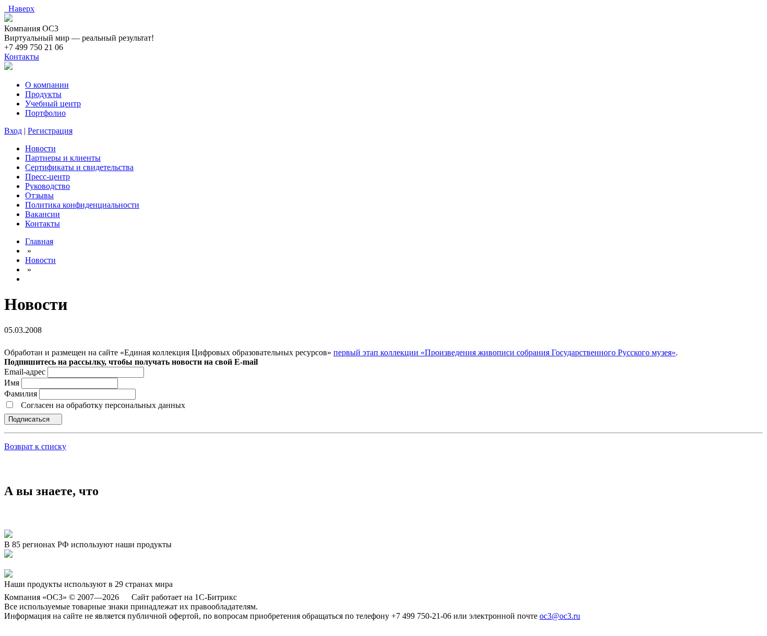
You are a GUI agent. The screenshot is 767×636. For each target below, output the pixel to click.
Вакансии (42, 214)
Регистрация (50, 130)
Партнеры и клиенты (63, 157)
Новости (40, 148)
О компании (47, 84)
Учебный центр (53, 103)
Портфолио (45, 113)
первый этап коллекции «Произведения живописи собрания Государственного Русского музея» (504, 352)
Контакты (21, 56)
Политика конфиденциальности (82, 204)
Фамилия (21, 393)
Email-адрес (24, 371)
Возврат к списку (35, 446)
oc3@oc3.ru (560, 615)
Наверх (19, 8)
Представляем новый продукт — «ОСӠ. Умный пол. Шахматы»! (119, 564)
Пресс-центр (47, 176)
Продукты (43, 94)
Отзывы (39, 195)
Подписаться (30, 419)
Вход (13, 130)
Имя (12, 382)
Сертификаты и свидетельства (79, 167)
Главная (39, 241)
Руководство (47, 186)
